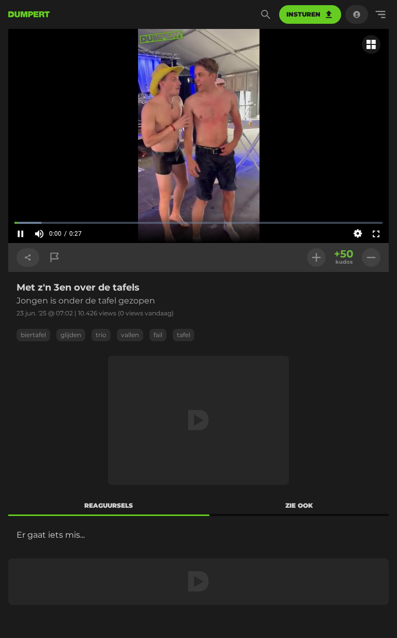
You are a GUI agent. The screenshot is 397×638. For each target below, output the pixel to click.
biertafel (33, 335)
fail (158, 335)
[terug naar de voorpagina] (29, 14)
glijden (70, 335)
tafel (183, 335)
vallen (130, 335)
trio (101, 335)
